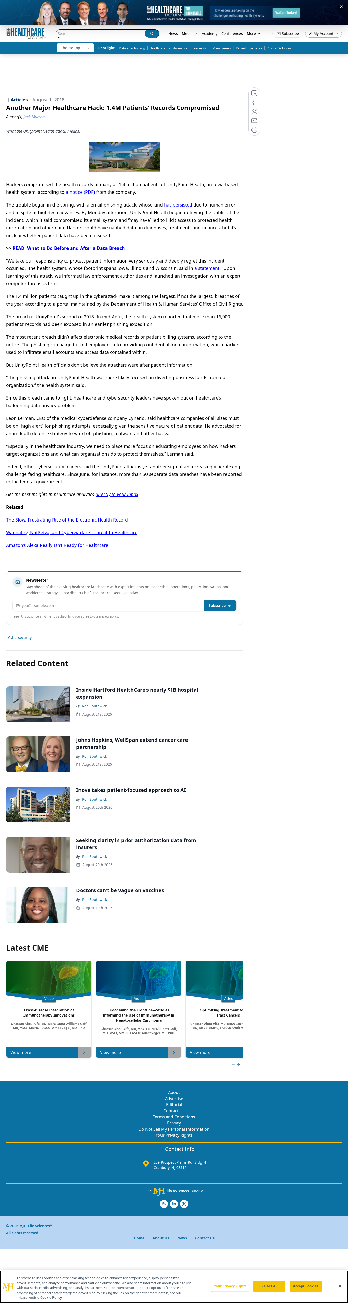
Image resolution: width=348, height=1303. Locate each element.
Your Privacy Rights (174, 1135)
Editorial (174, 1104)
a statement (206, 268)
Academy (209, 33)
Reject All (269, 1286)
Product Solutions (279, 48)
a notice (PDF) (80, 192)
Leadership (200, 48)
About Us (161, 1238)
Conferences (232, 33)
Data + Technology (132, 48)
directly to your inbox (117, 494)
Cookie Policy (51, 1297)
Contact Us (174, 1111)
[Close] (339, 1286)
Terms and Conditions (174, 1117)
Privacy (174, 1123)
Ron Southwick (94, 706)
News (173, 33)
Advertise (174, 1098)
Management (222, 48)
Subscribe (217, 605)
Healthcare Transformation (169, 48)
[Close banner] (341, 6)
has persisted (178, 205)
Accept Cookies (305, 1286)
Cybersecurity (20, 637)
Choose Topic (72, 47)
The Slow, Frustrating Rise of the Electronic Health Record (67, 520)
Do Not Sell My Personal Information (174, 1129)
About (174, 1092)
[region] (174, 1286)
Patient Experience (249, 48)
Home (139, 1238)
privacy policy (108, 616)
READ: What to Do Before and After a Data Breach (68, 248)
